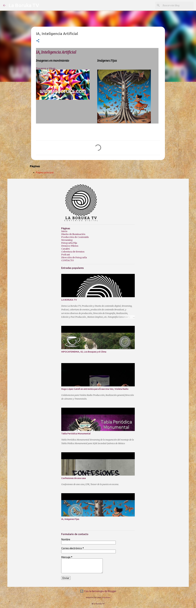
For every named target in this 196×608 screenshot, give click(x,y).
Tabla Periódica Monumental (75, 433)
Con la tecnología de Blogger (100, 591)
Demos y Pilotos (69, 245)
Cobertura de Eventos (72, 251)
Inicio (64, 231)
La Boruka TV (24, 5)
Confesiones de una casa (73, 478)
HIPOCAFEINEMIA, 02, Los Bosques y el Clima (83, 352)
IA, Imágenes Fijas (70, 519)
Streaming (67, 240)
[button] (38, 41)
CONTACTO (67, 260)
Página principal (45, 172)
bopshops (106, 597)
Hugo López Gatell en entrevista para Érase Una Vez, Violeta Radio (94, 389)
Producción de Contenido (75, 237)
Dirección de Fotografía (74, 257)
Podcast (65, 254)
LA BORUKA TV (69, 300)
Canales (65, 248)
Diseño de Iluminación (73, 234)
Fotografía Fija (69, 243)
